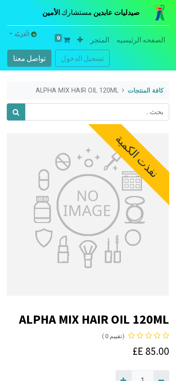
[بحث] (16, 112)
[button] (80, 40)
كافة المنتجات (146, 90)
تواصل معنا (29, 58)
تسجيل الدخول (82, 58)
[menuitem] (141, 40)
